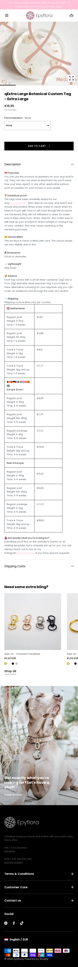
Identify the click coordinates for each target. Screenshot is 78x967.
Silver (16, 663)
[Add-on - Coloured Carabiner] (32, 621)
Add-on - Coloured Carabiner (22, 654)
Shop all (10, 671)
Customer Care (16, 887)
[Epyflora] (39, 15)
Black (13, 663)
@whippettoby (18, 203)
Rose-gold (9, 663)
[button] (6, 15)
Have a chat (13, 795)
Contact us (12, 900)
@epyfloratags (26, 553)
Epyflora (18, 959)
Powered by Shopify (36, 959)
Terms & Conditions (19, 874)
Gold (5, 663)
